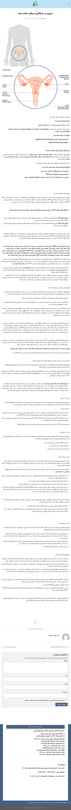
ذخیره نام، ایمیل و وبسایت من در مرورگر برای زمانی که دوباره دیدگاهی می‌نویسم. (45, 700)
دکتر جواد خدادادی (28, 18)
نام (67, 676)
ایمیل (66, 684)
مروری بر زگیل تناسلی (10, 647)
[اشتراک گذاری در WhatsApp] (35, 622)
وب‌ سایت (65, 692)
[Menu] (69, 4)
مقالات (35, 11)
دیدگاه (65, 661)
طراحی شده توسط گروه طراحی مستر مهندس (35, 808)
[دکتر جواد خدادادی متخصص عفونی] (35, 4)
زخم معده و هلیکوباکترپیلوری (58, 647)
